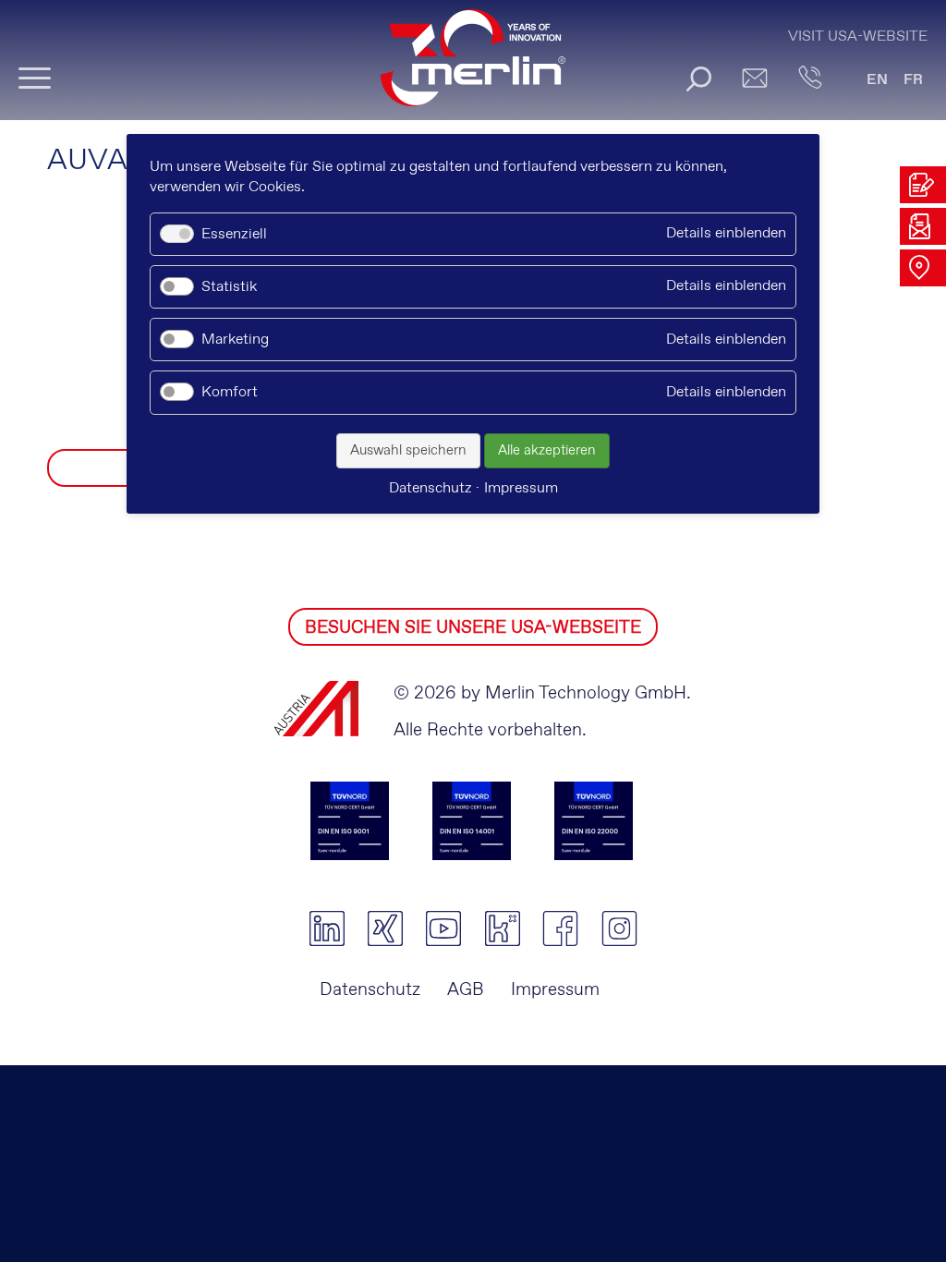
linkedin (326, 928)
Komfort (229, 392)
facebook (560, 928)
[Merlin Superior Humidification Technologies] (473, 66)
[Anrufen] (809, 77)
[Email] (754, 77)
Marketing (235, 339)
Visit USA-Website (858, 36)
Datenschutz (370, 989)
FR (913, 80)
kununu (502, 928)
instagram (619, 928)
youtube (444, 928)
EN (877, 80)
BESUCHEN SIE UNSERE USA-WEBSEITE (473, 627)
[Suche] (698, 78)
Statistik (229, 287)
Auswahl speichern (408, 451)
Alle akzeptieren (547, 451)
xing (385, 928)
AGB (465, 989)
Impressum (555, 989)
